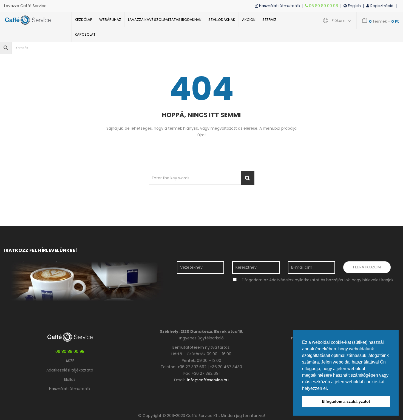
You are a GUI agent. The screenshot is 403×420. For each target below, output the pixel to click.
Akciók (249, 19)
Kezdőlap (83, 19)
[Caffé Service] (33, 20)
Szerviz (269, 19)
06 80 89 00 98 (324, 5)
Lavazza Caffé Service (25, 5)
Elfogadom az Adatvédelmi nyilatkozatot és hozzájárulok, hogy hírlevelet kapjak (317, 280)
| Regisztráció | (381, 5)
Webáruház (110, 19)
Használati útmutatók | (281, 5)
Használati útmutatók (69, 388)
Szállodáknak (221, 19)
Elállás (69, 379)
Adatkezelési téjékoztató (69, 370)
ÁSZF (70, 361)
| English (351, 5)
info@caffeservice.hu (208, 380)
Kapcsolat (85, 34)
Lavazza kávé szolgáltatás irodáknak (165, 19)
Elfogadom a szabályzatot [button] (346, 401)
